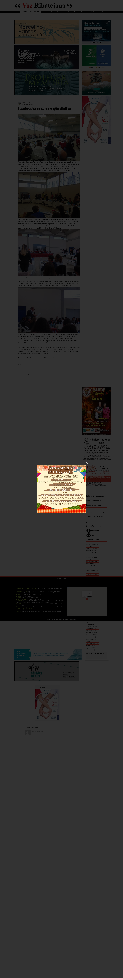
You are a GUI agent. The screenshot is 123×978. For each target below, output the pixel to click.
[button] (87, 463)
